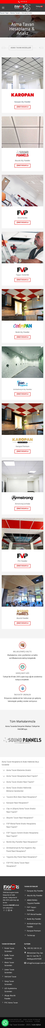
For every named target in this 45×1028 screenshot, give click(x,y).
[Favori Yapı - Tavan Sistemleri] (22, 8)
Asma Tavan (15, 13)
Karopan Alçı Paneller (22, 102)
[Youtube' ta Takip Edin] (11, 910)
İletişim (37, 1021)
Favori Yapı (4, 13)
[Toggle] (4, 770)
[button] (5, 1022)
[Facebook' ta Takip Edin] (4, 910)
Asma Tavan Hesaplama (15, 1021)
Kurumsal (29, 1021)
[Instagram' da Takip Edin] (6, 910)
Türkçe (38, 6)
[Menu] (3, 8)
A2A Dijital (36, 1025)
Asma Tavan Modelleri (12, 1020)
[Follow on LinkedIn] (9, 910)
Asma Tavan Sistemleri (31, 1020)
